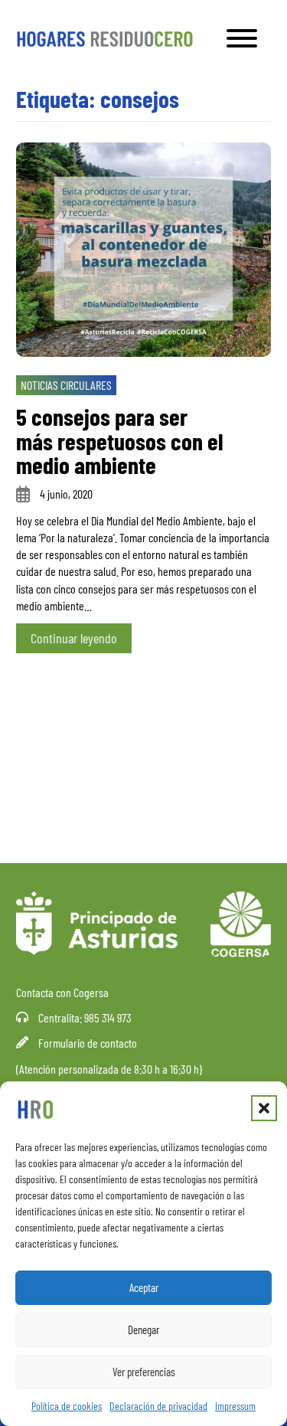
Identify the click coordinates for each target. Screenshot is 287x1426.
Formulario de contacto (87, 1042)
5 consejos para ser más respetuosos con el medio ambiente (119, 440)
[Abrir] (242, 38)
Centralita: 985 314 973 (85, 1017)
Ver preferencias (144, 1372)
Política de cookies (66, 1405)
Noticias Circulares (66, 385)
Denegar (143, 1329)
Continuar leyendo (74, 638)
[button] (264, 1108)
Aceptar (143, 1287)
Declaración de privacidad (158, 1405)
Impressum (235, 1405)
